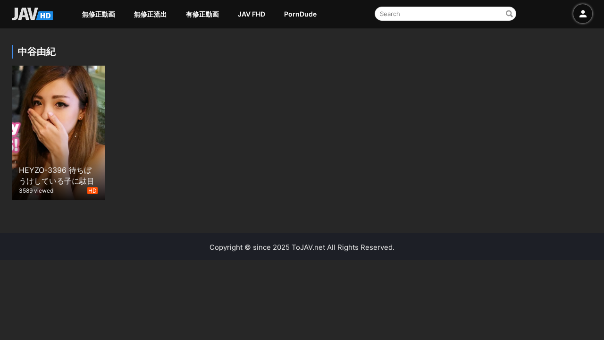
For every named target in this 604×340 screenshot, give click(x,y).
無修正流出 (150, 14)
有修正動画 (202, 14)
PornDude (300, 14)
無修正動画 (98, 14)
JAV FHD (251, 14)
